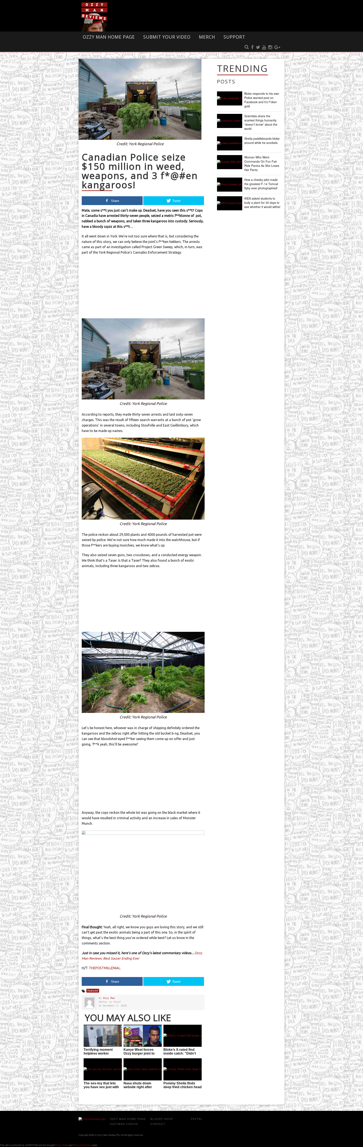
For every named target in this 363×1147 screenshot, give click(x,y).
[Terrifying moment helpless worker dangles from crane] (103, 1036)
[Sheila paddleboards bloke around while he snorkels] (229, 143)
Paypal (197, 1119)
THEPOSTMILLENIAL (104, 968)
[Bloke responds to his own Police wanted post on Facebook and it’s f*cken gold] (229, 98)
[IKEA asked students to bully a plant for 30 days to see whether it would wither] (229, 203)
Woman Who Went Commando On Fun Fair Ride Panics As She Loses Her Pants (261, 163)
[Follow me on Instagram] (270, 47)
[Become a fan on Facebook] (252, 47)
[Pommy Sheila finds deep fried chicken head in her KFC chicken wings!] (182, 1069)
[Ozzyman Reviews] (92, 1119)
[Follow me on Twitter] (258, 47)
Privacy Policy (61, 1145)
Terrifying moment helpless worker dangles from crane (99, 1053)
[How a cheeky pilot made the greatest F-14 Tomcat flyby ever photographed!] (229, 185)
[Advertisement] (143, 288)
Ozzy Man (109, 998)
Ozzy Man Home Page (109, 37)
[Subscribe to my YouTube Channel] (264, 47)
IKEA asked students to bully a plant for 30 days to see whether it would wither (262, 202)
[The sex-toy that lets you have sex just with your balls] (103, 1069)
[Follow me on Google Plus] (277, 47)
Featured (92, 990)
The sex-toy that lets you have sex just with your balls (101, 1087)
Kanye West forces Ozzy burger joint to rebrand (139, 1053)
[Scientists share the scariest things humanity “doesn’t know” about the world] (229, 121)
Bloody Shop (161, 1119)
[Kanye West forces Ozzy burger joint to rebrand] (143, 1036)
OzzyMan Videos (124, 1124)
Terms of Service (82, 1145)
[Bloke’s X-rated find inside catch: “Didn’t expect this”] (182, 1036)
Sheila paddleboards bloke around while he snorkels (262, 140)
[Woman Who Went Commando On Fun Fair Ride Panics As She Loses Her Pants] (229, 162)
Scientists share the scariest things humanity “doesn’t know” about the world (260, 122)
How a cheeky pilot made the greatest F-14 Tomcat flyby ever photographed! (261, 184)
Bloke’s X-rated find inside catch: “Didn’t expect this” (179, 1053)
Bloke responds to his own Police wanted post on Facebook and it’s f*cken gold (261, 99)
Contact (157, 1124)
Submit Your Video (167, 37)
